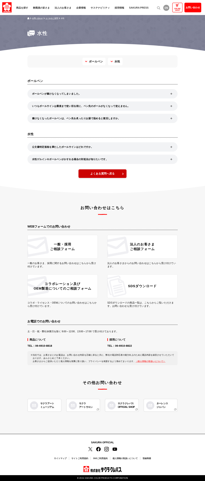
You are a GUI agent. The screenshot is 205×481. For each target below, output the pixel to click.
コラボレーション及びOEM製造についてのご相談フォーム (63, 286)
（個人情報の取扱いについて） (151, 361)
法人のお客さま (63, 7)
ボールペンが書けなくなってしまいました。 (56, 93)
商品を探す (22, 7)
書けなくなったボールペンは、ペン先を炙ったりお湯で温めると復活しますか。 (76, 118)
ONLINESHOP (177, 9)
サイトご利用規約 (79, 458)
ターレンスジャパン (162, 405)
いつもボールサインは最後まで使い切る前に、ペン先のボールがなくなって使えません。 (81, 106)
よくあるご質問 (51, 18)
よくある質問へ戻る (102, 173)
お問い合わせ (193, 7)
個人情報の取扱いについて (125, 458)
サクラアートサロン (86, 405)
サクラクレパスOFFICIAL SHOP (126, 405)
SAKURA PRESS (139, 7)
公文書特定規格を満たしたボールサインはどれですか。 (62, 147)
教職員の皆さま (41, 7)
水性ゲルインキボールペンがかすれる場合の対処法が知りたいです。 (70, 159)
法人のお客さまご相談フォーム (142, 246)
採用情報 (119, 7)
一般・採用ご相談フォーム (62, 246)
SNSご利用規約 (100, 458)
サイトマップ (60, 458)
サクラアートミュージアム (47, 405)
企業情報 (81, 7)
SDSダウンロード (142, 286)
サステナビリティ (100, 7)
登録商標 (147, 458)
